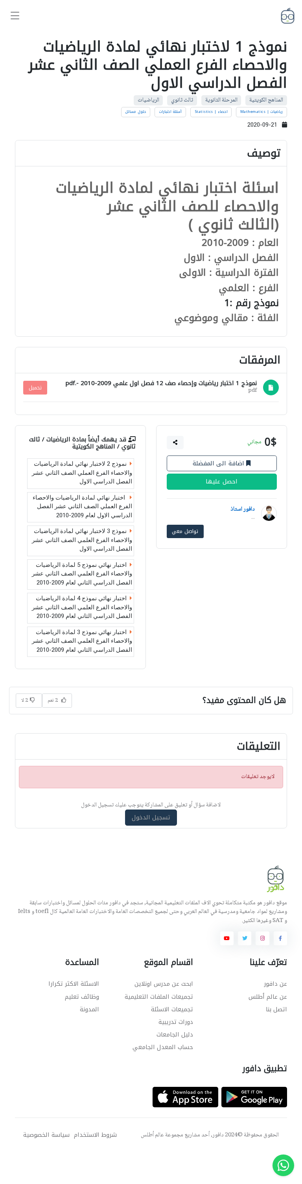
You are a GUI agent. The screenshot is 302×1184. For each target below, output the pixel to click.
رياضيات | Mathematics (261, 111)
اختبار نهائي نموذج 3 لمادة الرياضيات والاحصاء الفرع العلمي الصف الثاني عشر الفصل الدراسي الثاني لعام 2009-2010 (82, 641)
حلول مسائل (135, 111)
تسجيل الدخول (151, 817)
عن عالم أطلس (268, 996)
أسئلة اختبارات (170, 111)
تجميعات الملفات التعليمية (159, 996)
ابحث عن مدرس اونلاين (163, 983)
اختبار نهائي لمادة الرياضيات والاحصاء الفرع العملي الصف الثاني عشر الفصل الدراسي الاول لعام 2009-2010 (82, 506)
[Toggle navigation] (15, 16)
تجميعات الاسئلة (172, 1009)
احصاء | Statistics (211, 111)
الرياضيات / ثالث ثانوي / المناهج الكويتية (82, 443)
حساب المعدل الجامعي (163, 1047)
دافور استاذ (242, 509)
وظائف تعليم (82, 996)
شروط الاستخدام (95, 1135)
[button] (175, 442)
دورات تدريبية (175, 1021)
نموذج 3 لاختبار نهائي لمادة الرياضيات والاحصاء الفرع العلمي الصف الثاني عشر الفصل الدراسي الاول (82, 540)
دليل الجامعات (175, 1034)
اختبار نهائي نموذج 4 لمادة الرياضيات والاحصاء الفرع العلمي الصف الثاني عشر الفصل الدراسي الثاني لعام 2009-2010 (82, 607)
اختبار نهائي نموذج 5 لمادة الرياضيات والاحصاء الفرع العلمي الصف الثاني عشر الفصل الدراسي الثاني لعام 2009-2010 (82, 574)
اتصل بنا (276, 1009)
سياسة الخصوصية (46, 1135)
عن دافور (275, 983)
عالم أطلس (152, 1135)
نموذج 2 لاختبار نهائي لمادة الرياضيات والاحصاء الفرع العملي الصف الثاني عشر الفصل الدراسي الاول (82, 472)
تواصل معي (185, 532)
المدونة (89, 1009)
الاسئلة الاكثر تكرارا (73, 983)
